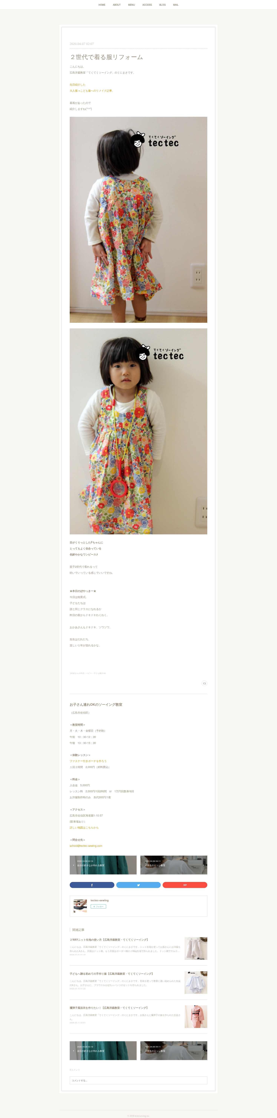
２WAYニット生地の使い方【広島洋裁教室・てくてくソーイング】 (109, 939)
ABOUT (117, 4)
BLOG (162, 4)
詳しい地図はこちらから (84, 827)
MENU (131, 4)
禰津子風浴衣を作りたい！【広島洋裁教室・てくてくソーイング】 (109, 1007)
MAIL (175, 4)
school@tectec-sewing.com (86, 846)
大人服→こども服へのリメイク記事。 (92, 90)
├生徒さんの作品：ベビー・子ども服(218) (88, 673)
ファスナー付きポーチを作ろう (88, 761)
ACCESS (147, 4)
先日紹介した (78, 84)
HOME (102, 4)
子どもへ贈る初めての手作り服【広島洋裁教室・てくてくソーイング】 (112, 973)
